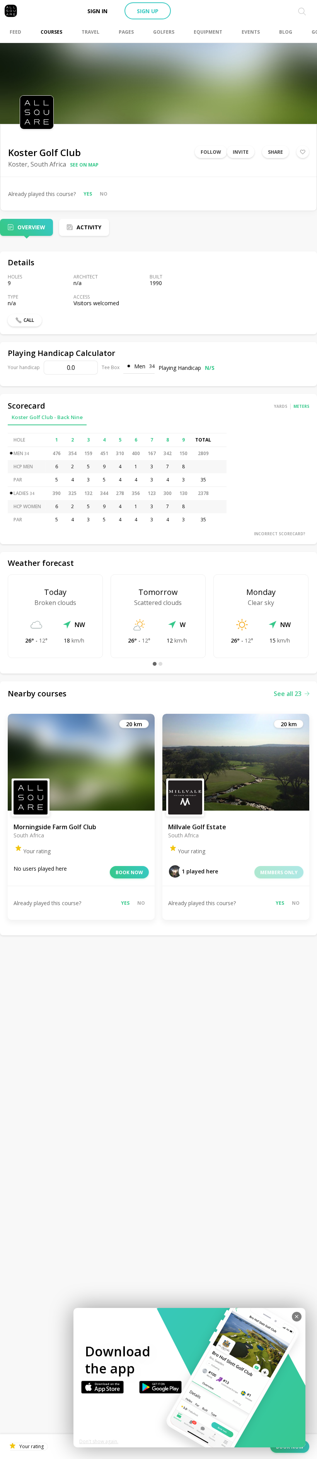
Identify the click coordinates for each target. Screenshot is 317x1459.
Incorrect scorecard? (279, 533)
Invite (241, 152)
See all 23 (288, 693)
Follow (211, 152)
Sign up (147, 11)
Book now (129, 872)
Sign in (97, 11)
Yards (280, 406)
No (103, 194)
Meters (301, 406)
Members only (279, 872)
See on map (84, 165)
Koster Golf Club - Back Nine (47, 417)
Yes (88, 194)
